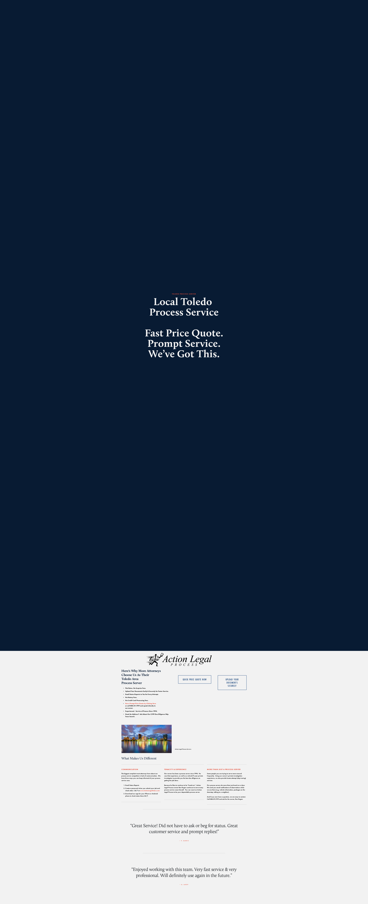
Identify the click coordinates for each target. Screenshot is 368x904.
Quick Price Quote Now (195, 679)
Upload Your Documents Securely (232, 682)
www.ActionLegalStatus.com (150, 791)
